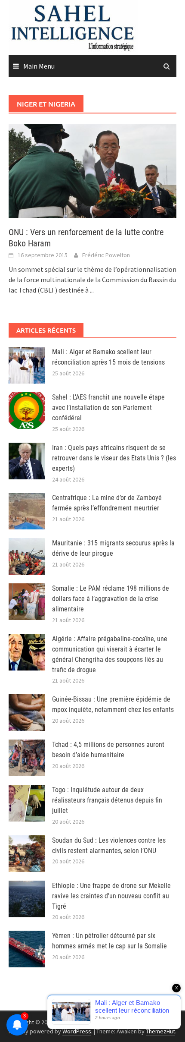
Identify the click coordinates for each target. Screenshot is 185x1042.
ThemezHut (160, 1031)
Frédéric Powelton (106, 255)
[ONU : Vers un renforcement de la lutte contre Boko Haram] (92, 170)
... (92, 290)
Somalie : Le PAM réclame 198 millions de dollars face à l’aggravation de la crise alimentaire (110, 598)
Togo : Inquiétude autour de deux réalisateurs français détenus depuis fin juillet (107, 800)
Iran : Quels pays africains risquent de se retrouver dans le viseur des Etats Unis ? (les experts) (114, 458)
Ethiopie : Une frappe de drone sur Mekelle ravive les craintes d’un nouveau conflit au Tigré (111, 895)
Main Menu (39, 66)
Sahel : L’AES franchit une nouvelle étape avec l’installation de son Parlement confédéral (108, 407)
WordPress (76, 1031)
